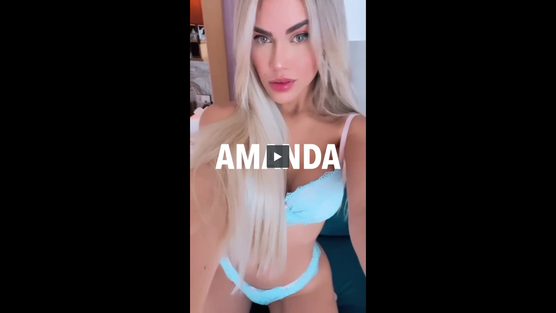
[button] (278, 156)
